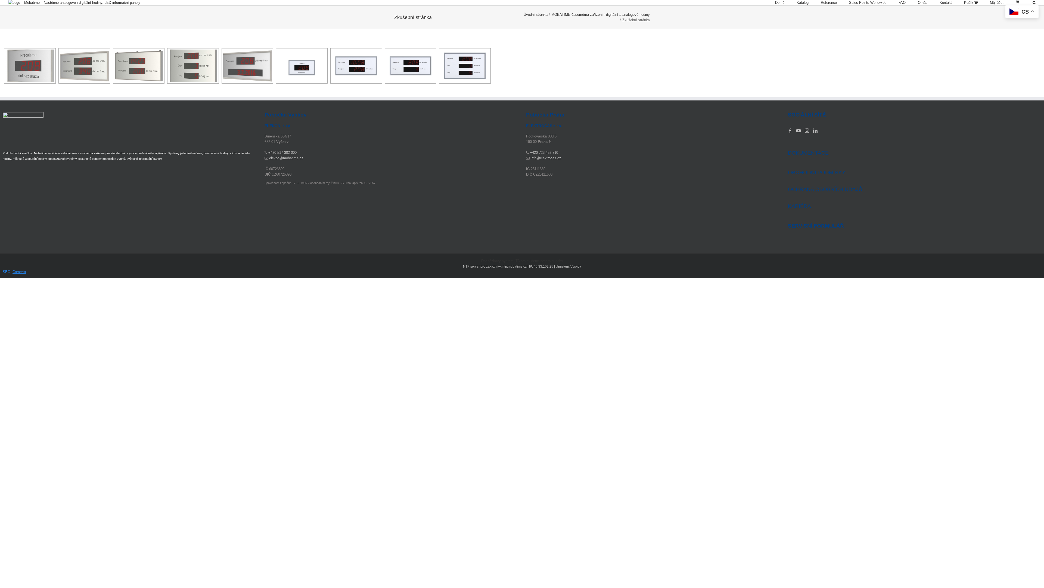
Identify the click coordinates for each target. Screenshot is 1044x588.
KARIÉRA (799, 206)
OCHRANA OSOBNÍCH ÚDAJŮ (825, 189)
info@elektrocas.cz (546, 158)
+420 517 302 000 (282, 153)
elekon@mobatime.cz (286, 158)
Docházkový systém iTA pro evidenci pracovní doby (522, 261)
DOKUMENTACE (808, 153)
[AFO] (29, 66)
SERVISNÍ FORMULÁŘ (816, 226)
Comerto (19, 272)
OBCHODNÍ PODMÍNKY (817, 172)
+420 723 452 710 (544, 153)
